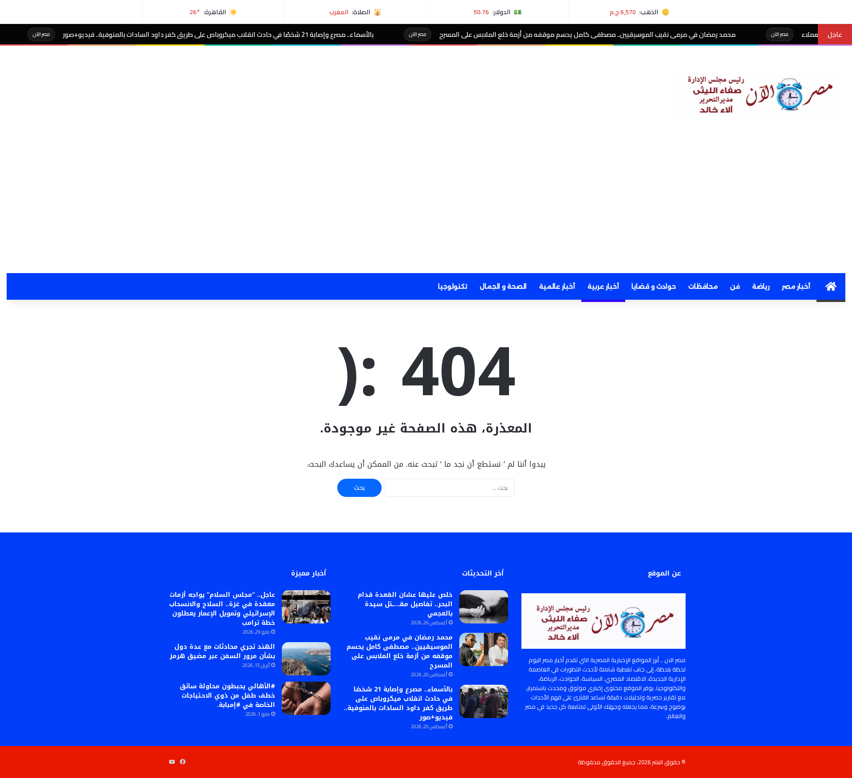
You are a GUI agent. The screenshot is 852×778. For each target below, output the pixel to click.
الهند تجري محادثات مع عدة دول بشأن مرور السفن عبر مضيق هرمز (222, 651)
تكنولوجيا (452, 286)
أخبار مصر (796, 286)
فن (735, 286)
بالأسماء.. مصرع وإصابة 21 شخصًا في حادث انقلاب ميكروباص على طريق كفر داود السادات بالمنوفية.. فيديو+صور (251, 34)
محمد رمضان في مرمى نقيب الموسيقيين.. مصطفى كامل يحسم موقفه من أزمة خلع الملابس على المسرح (621, 34)
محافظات (703, 286)
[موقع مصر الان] (758, 93)
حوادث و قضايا (653, 286)
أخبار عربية (603, 286)
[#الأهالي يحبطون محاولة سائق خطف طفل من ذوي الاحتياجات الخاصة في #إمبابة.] (306, 698)
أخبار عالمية (557, 286)
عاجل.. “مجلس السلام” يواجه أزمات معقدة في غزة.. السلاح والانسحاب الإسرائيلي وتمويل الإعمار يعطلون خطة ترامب (222, 609)
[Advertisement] (426, 206)
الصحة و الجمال (503, 286)
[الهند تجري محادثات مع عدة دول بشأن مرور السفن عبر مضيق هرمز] (306, 658)
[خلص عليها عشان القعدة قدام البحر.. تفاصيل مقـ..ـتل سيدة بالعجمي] (483, 606)
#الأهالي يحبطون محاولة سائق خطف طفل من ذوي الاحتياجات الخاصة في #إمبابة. (227, 695)
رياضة (760, 286)
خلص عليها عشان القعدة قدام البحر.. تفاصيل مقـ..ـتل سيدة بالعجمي (405, 604)
